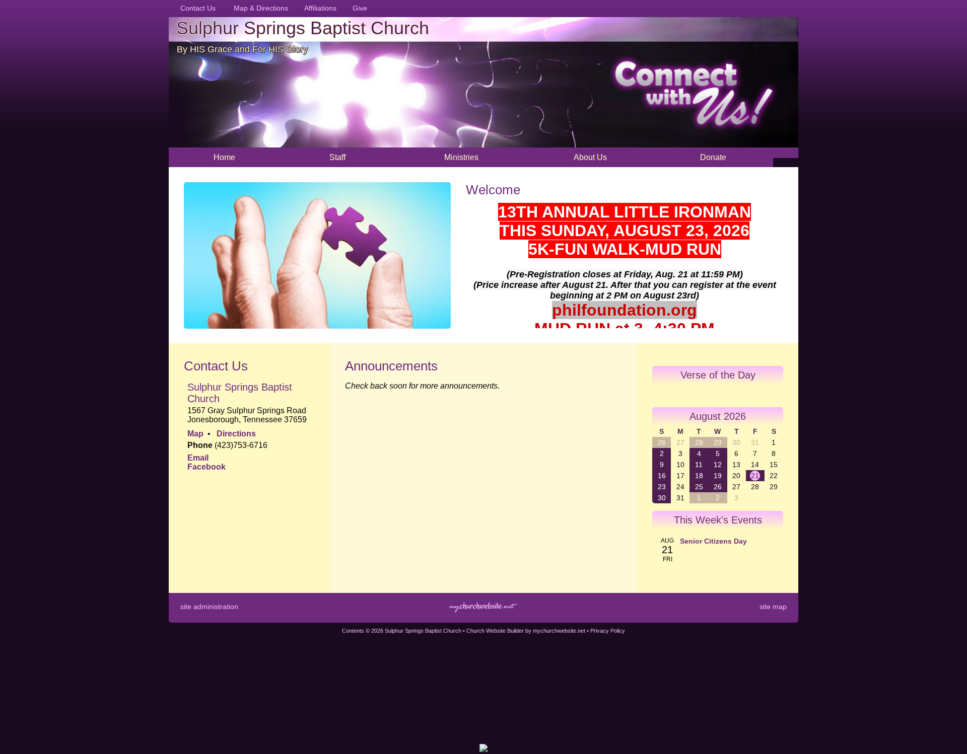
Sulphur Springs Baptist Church (302, 28)
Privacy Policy (607, 631)
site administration (209, 606)
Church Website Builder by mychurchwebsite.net (525, 631)
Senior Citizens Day (713, 541)
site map (773, 606)
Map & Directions (259, 8)
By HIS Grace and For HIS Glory (242, 49)
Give (358, 8)
